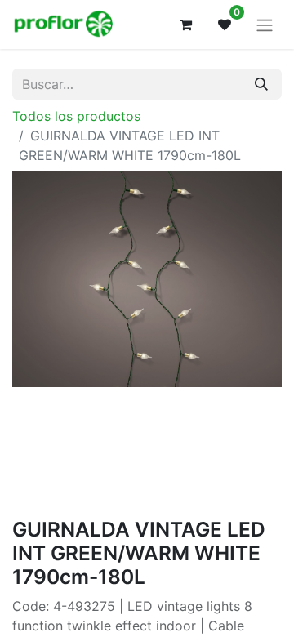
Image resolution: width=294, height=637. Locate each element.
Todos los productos (76, 116)
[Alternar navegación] (264, 24)
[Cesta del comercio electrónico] (185, 24)
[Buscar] (261, 84)
